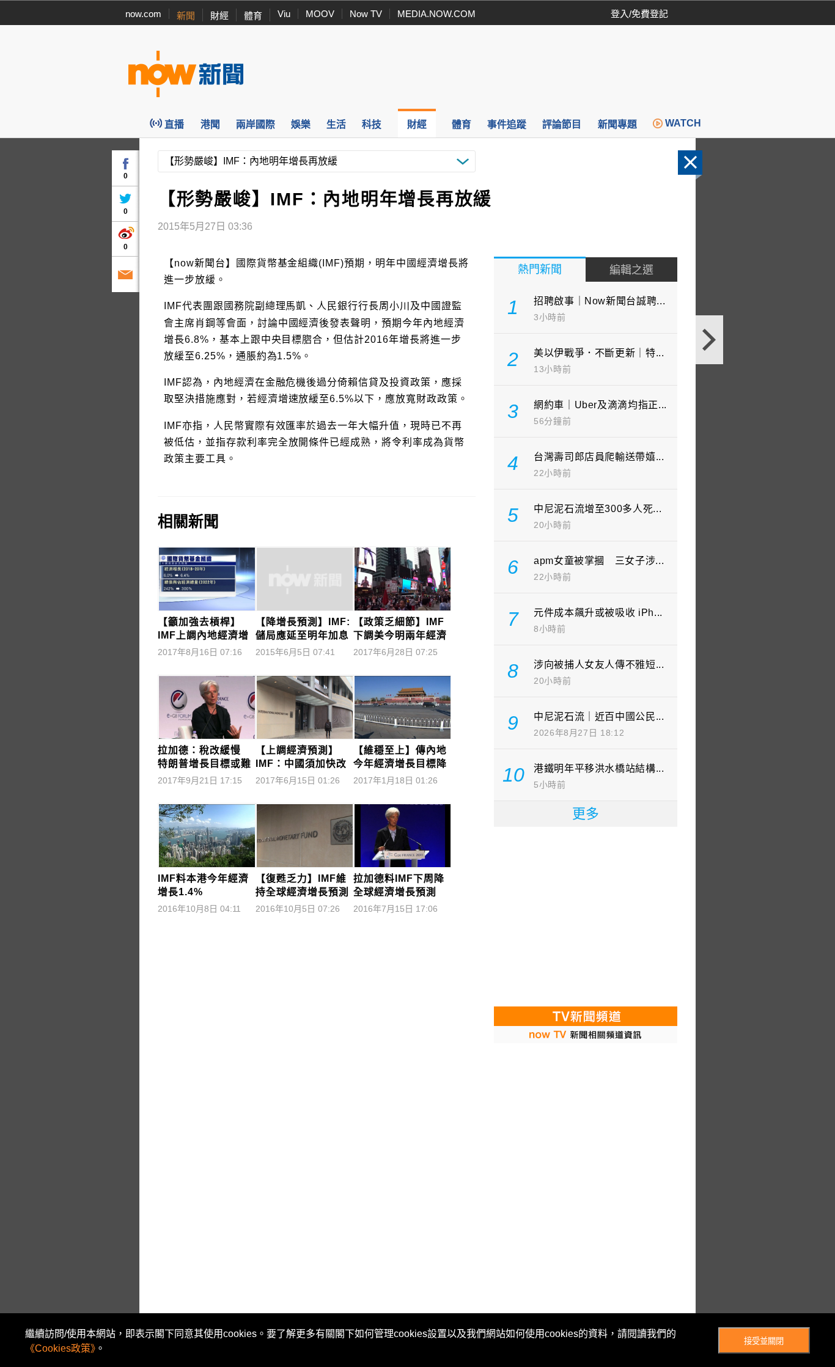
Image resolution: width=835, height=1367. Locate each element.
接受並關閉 (764, 1341)
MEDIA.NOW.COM (436, 14)
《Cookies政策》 (60, 1348)
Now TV (366, 14)
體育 (253, 15)
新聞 (186, 15)
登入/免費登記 (639, 14)
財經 (219, 15)
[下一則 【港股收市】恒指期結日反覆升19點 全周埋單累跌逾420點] (709, 339)
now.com (143, 14)
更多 (585, 813)
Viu (284, 14)
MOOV (320, 14)
